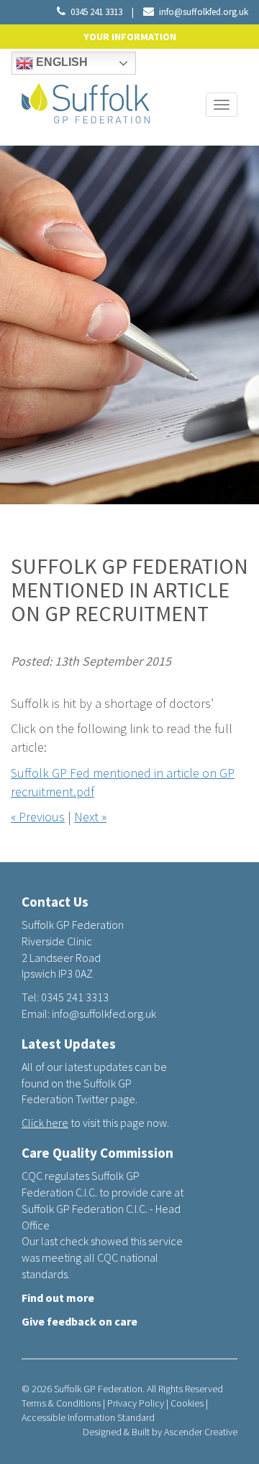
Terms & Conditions (61, 1403)
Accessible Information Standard (88, 1417)
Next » (90, 816)
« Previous (38, 816)
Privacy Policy (135, 1403)
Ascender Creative (200, 1431)
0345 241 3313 (96, 12)
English (60, 62)
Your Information (129, 36)
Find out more (58, 1297)
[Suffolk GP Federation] (86, 100)
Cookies (187, 1403)
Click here (45, 1122)
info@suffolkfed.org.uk (203, 12)
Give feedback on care (79, 1321)
